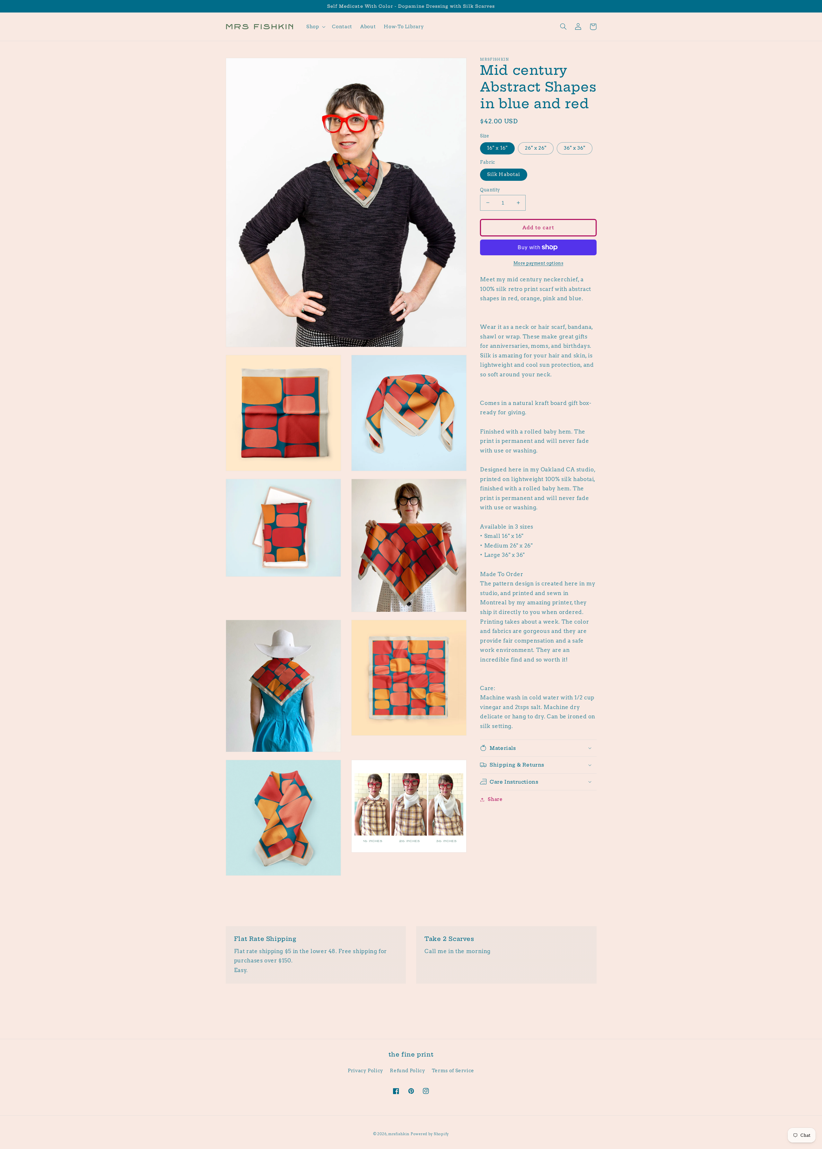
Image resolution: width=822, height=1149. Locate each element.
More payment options (538, 263)
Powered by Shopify (430, 1134)
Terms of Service (453, 1071)
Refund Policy (407, 1071)
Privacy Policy (365, 1071)
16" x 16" (497, 148)
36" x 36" (574, 148)
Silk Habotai (503, 174)
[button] (315, 27)
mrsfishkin (398, 1134)
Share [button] (495, 799)
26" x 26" (536, 148)
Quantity (490, 189)
